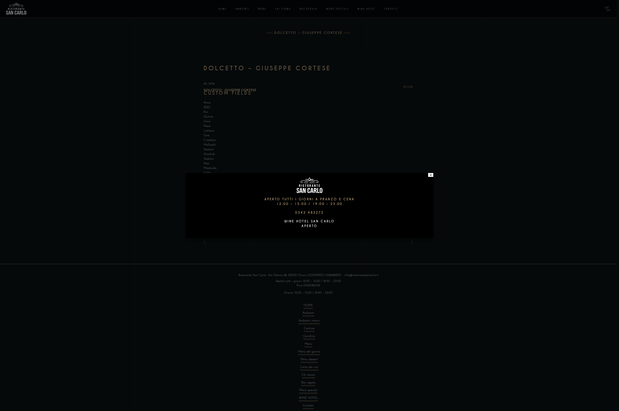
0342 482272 (309, 213)
